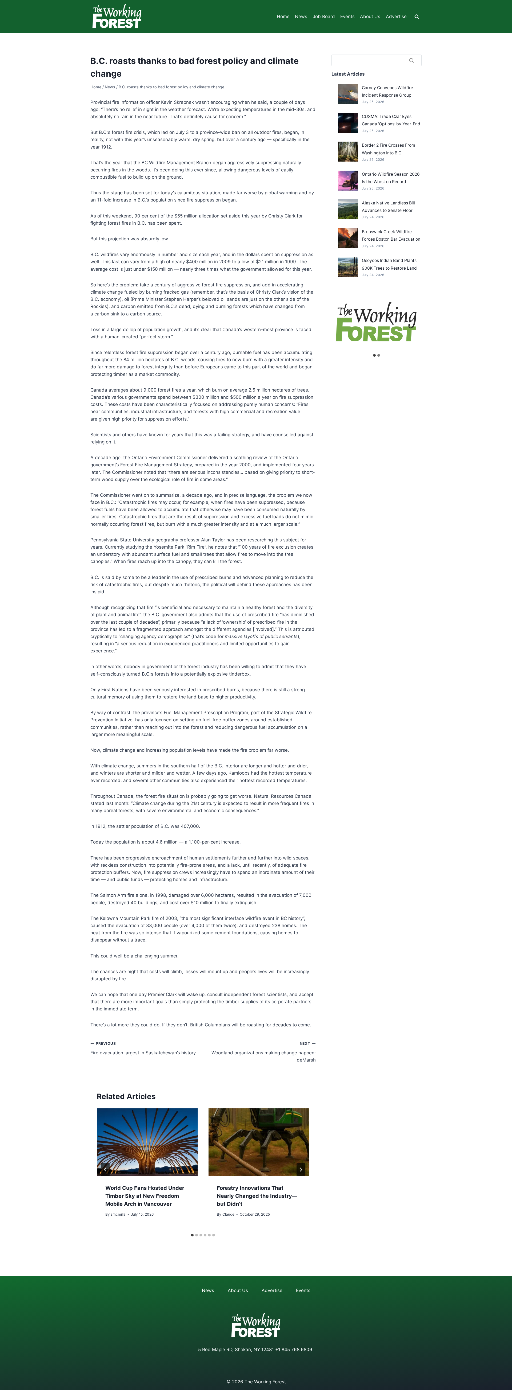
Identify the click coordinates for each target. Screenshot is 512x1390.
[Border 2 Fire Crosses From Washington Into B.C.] (348, 152)
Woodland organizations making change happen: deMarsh (263, 1052)
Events (347, 16)
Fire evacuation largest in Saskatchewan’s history (143, 1048)
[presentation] (147, 1141)
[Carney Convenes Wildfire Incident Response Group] (348, 94)
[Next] (301, 1169)
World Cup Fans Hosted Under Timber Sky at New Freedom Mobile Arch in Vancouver (144, 1196)
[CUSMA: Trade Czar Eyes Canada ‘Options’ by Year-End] (348, 123)
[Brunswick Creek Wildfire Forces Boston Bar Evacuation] (348, 238)
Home (283, 16)
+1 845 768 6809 (293, 1349)
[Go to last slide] (105, 1169)
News (301, 16)
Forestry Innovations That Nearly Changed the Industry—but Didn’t (257, 1196)
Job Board (324, 16)
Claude (228, 1214)
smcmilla (118, 1214)
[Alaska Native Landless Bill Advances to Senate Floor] (348, 209)
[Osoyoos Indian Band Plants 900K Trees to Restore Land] (348, 267)
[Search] (411, 60)
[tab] (192, 1235)
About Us (370, 16)
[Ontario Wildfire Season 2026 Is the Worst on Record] (348, 181)
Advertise (396, 16)
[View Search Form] (417, 17)
